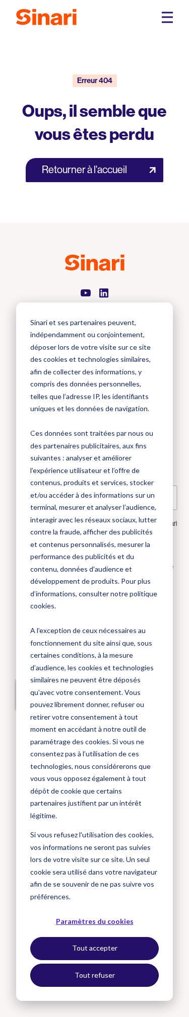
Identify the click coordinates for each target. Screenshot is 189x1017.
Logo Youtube (86, 293)
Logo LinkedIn (104, 293)
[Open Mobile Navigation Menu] (167, 17)
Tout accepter (94, 948)
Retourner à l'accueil (84, 170)
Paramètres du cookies (95, 921)
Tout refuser (95, 975)
